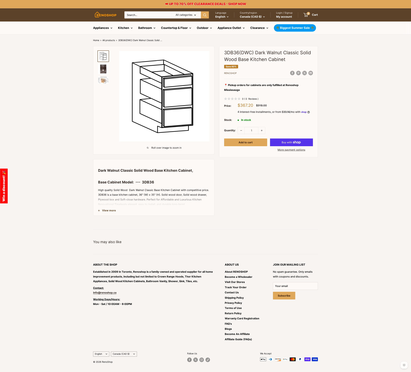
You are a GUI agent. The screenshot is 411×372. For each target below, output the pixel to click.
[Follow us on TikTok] (208, 359)
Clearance (257, 28)
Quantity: (230, 130)
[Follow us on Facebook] (189, 359)
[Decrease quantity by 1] (241, 130)
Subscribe (284, 295)
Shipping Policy (234, 297)
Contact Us (232, 292)
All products (108, 40)
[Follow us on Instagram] (201, 359)
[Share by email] (310, 72)
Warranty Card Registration (242, 318)
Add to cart (246, 142)
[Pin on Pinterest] (298, 72)
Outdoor (202, 28)
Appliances (101, 28)
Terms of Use (233, 308)
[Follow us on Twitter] (195, 359)
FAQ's (228, 323)
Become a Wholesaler (238, 276)
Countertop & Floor (174, 28)
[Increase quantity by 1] (261, 130)
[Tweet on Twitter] (304, 72)
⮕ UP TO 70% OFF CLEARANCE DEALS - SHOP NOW (205, 4)
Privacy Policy (233, 302)
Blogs (228, 328)
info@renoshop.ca (104, 292)
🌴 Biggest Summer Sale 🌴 (295, 28)
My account (284, 16)
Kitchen (123, 28)
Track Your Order (236, 287)
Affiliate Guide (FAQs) (238, 339)
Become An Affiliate (237, 334)
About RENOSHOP (236, 271)
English (98, 354)
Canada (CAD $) (121, 354)
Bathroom (145, 28)
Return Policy (233, 313)
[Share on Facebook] (292, 72)
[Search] (205, 14)
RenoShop (230, 73)
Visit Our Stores (235, 282)
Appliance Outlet (229, 28)
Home (96, 40)
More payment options (291, 149)
